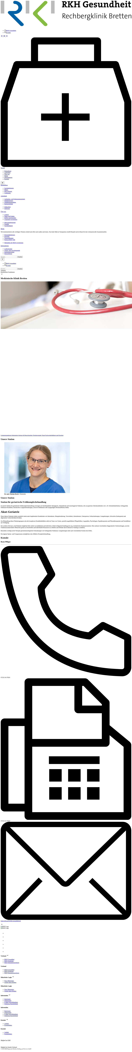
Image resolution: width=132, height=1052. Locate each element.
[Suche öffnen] (2, 36)
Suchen (20, 257)
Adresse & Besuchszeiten (25, 435)
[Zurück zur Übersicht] (66, 434)
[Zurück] (2, 259)
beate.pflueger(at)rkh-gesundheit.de (11, 921)
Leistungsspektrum (6, 435)
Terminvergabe (37, 435)
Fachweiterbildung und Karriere (54, 435)
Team (43, 435)
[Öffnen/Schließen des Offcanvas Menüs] (5, 36)
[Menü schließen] (2, 182)
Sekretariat (15, 435)
